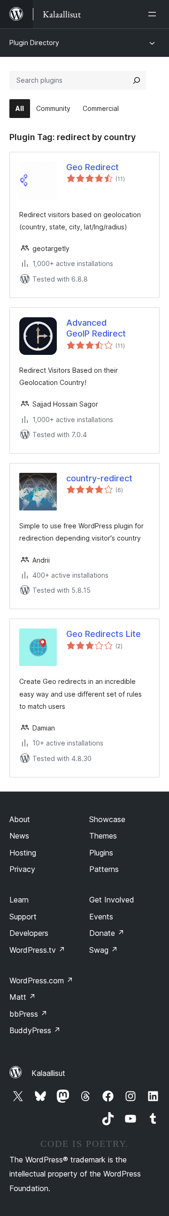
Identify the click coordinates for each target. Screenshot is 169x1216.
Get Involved (111, 899)
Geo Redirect (92, 167)
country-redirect (99, 478)
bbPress (28, 1014)
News (19, 835)
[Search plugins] (136, 80)
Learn (19, 899)
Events (101, 916)
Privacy (22, 869)
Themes (103, 835)
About (19, 819)
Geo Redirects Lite (103, 634)
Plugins (101, 852)
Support (23, 916)
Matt (22, 997)
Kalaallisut (48, 1073)
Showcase (107, 819)
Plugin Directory (34, 43)
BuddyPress (35, 1030)
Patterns (104, 869)
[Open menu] (154, 14)
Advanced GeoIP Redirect (96, 328)
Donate (106, 933)
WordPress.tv (37, 950)
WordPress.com (41, 980)
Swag (103, 950)
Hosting (22, 852)
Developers (28, 933)
